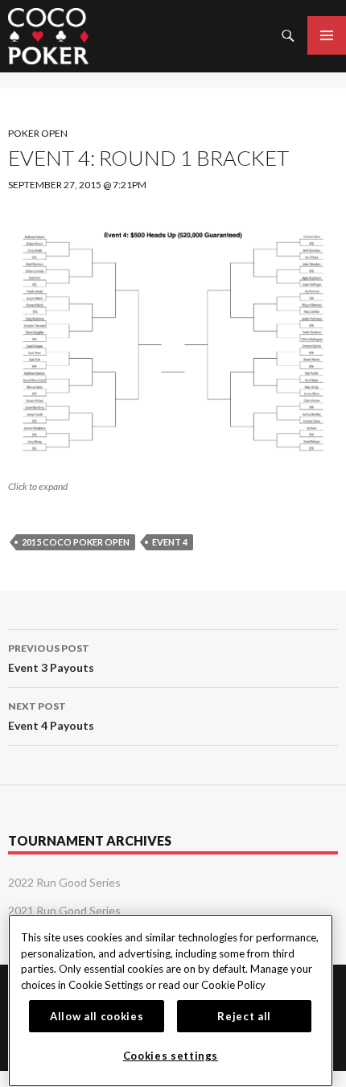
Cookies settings (171, 1055)
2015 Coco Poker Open (76, 542)
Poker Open (38, 133)
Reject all (244, 1016)
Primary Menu (326, 35)
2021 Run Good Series (64, 910)
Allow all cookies (96, 1016)
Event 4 (169, 542)
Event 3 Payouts (51, 658)
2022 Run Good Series (64, 882)
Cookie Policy (233, 984)
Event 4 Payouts (51, 716)
